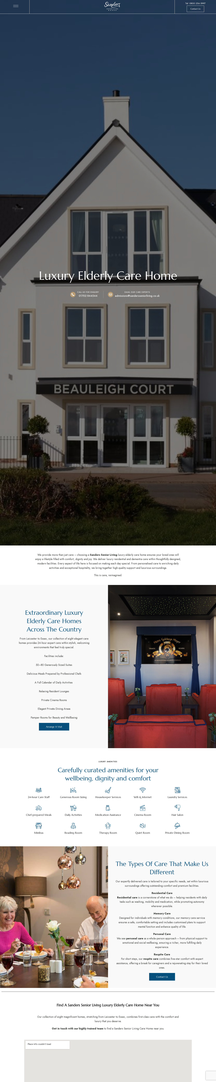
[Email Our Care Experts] (110, 294)
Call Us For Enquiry (88, 292)
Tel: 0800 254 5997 (195, 3)
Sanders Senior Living (103, 555)
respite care (150, 959)
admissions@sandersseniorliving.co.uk (137, 296)
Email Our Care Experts (137, 292)
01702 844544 (88, 296)
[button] (195, 9)
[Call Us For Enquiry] (73, 294)
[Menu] (15, 6)
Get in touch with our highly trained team (77, 1028)
